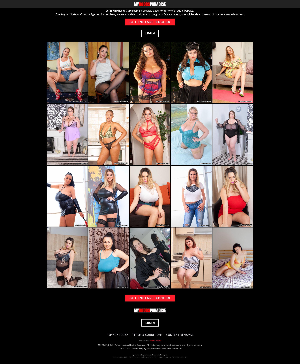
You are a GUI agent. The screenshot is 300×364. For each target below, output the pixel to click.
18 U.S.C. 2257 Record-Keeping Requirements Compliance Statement (150, 348)
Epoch (135, 355)
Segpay (144, 355)
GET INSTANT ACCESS (150, 22)
